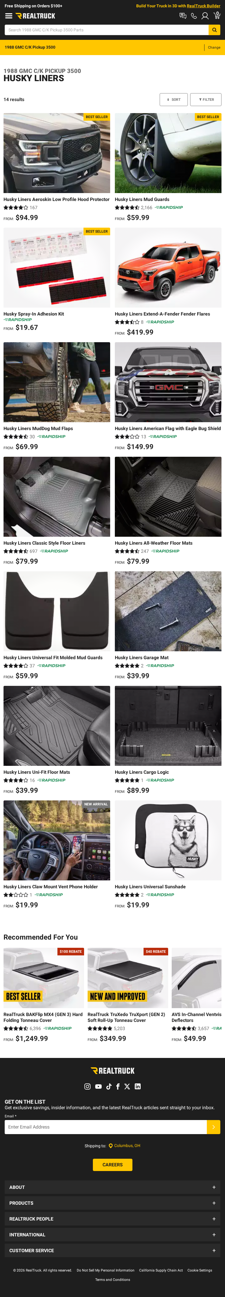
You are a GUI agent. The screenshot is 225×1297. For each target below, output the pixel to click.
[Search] (214, 30)
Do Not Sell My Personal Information (105, 1270)
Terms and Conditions (112, 1280)
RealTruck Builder (203, 6)
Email (10, 1116)
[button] (112, 1187)
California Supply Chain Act (161, 1270)
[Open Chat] (183, 16)
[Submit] (213, 1127)
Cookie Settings (200, 1270)
